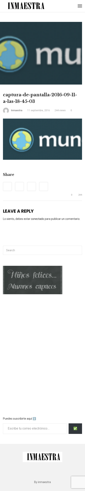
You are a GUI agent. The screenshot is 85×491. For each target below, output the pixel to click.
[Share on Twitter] (19, 186)
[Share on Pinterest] (31, 186)
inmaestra (16, 110)
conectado (37, 218)
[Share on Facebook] (7, 186)
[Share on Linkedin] (43, 186)
